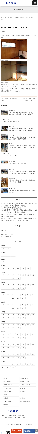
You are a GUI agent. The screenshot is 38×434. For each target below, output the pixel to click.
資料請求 (22, 391)
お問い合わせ (7, 391)
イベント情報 (7, 388)
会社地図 (22, 398)
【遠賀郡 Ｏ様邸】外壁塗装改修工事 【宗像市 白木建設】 (22, 191)
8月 (8, 248)
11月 (13, 278)
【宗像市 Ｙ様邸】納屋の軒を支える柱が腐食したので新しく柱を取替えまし (22, 138)
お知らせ (3, 230)
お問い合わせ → (17, 431)
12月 (18, 278)
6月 (8, 255)
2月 (8, 268)
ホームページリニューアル (10, 156)
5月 (23, 268)
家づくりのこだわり (25, 378)
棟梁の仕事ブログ (6, 236)
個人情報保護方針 (25, 401)
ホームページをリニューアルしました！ (20, 163)
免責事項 (5, 404)
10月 (13, 288)
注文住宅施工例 (7, 384)
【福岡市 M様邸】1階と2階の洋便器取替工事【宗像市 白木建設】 (22, 181)
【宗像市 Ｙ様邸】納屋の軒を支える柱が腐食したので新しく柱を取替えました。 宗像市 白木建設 (22, 146)
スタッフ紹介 (7, 401)
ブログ (3, 232)
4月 (3, 255)
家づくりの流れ (7, 381)
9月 (8, 278)
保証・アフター (24, 381)
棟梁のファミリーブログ (7, 234)
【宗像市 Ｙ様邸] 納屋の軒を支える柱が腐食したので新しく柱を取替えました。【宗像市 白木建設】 (22, 114)
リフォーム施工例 (25, 384)
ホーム (5, 378)
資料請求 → (29, 431)
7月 (13, 255)
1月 (3, 248)
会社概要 (5, 398)
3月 (13, 268)
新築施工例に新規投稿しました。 (12, 121)
